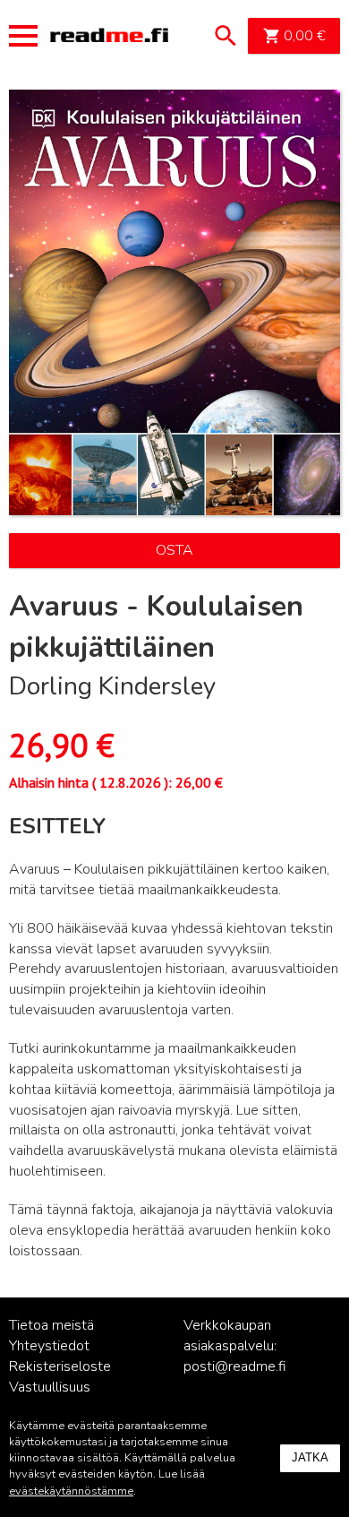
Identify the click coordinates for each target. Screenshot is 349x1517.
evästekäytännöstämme (71, 1491)
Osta (174, 550)
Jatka (310, 1457)
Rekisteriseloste (60, 1366)
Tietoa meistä (51, 1325)
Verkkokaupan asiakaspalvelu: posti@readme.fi (234, 1345)
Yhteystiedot (49, 1346)
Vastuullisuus (49, 1387)
